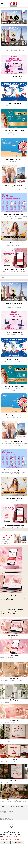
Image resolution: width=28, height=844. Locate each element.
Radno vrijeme (13, 806)
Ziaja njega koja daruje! (14, 159)
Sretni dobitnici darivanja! (14, 243)
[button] (14, 17)
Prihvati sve (18, 842)
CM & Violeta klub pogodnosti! (14, 214)
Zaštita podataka (15, 839)
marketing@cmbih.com (8, 819)
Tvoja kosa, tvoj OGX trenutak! (14, 130)
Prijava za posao (22, 806)
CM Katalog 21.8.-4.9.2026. (14, 186)
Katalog (7, 806)
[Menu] (2, 3)
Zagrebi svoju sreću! (14, 104)
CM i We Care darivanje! (14, 77)
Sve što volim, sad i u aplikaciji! (14, 269)
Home (2, 806)
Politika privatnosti (14, 808)
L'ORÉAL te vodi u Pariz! (14, 48)
